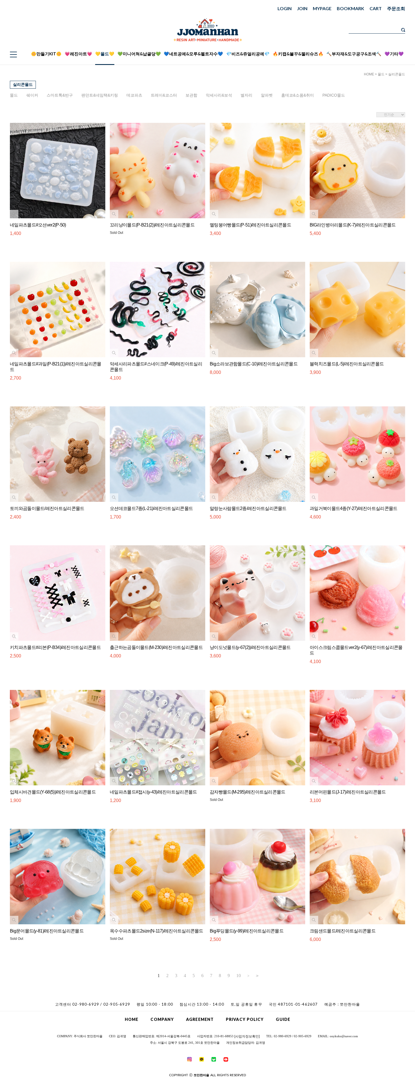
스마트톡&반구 (60, 95)
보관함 (191, 95)
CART (376, 8)
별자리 (246, 95)
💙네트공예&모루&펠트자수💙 (193, 53)
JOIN (302, 8)
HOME (369, 74)
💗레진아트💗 (78, 53)
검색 (403, 30)
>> (256, 976)
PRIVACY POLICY (245, 1019)
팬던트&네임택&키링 (99, 95)
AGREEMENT (200, 1019)
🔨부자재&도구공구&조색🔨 (353, 53)
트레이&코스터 (164, 95)
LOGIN (285, 8)
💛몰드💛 (104, 53)
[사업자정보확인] (247, 1036)
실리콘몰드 (396, 74)
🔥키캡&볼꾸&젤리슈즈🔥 (298, 53)
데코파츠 (134, 95)
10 (238, 975)
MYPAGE (322, 8)
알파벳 (267, 95)
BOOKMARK (350, 8)
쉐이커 (32, 95)
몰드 (381, 74)
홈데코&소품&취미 (297, 95)
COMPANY (162, 1019)
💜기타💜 (394, 53)
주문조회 (396, 8)
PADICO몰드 (333, 95)
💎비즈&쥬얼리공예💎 (248, 53)
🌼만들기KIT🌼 (46, 53)
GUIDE (283, 1019)
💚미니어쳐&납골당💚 (139, 53)
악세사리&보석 (219, 95)
